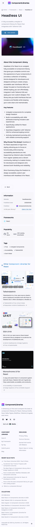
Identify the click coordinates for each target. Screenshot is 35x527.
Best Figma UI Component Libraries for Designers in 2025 (13, 509)
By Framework (6, 441)
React (20, 10)
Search (3, 438)
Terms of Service (24, 439)
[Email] (14, 419)
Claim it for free (26, 209)
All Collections (5, 495)
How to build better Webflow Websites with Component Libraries (16, 473)
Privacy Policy (23, 436)
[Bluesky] (6, 419)
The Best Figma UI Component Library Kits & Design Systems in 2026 (17, 469)
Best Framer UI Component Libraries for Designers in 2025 (13, 513)
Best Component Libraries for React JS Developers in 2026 (15, 478)
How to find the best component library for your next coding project (18, 482)
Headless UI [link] (28, 10)
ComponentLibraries (25, 206)
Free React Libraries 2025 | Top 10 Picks (16, 461)
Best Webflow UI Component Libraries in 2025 (15, 505)
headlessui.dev (26, 199)
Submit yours (5, 448)
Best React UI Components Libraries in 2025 (14, 497)
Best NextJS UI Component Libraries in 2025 (14, 517)
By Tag (3, 445)
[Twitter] (10, 419)
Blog (2, 451)
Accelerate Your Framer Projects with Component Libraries (15, 465)
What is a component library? (13, 486)
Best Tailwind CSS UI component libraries (14, 500)
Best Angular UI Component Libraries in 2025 (15, 503)
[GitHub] (2, 419)
